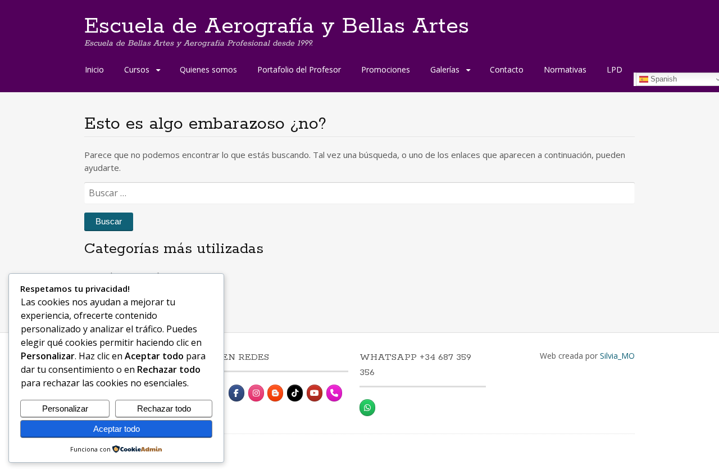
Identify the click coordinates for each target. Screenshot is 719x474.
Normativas (565, 69)
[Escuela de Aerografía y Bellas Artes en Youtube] (314, 393)
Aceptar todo (116, 429)
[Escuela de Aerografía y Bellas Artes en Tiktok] (295, 393)
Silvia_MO (617, 355)
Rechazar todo (164, 408)
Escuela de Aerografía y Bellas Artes (276, 26)
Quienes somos (208, 69)
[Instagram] (256, 393)
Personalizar (65, 408)
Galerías (444, 69)
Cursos (136, 69)
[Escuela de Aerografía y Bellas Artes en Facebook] (236, 393)
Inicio (94, 69)
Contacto (507, 69)
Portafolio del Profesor (299, 69)
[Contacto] (334, 393)
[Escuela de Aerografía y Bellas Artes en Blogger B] (275, 393)
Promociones (385, 69)
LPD (614, 69)
